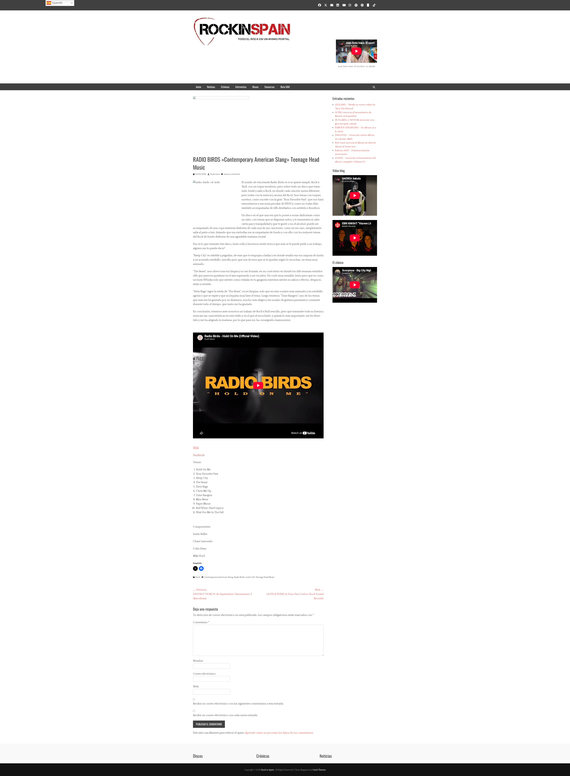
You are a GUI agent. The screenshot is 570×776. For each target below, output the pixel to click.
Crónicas (225, 87)
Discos (255, 87)
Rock (197, 577)
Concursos (270, 87)
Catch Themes (319, 770)
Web (196, 447)
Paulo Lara (215, 174)
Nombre (198, 660)
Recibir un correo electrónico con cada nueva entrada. (225, 715)
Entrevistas (240, 87)
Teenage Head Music (265, 577)
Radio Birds (239, 577)
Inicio (198, 87)
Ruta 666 (285, 87)
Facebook (199, 455)
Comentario (201, 622)
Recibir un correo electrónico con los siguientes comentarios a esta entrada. (238, 703)
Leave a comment (232, 174)
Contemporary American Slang (218, 577)
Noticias (211, 87)
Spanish (56, 2)
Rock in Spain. (267, 770)
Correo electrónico (204, 673)
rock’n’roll (250, 577)
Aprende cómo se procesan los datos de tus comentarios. (279, 732)
